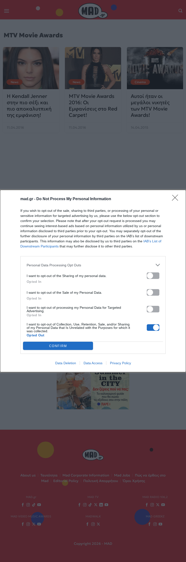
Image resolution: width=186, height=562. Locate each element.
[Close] (176, 199)
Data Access (93, 363)
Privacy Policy (120, 363)
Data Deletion (65, 363)
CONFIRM (58, 346)
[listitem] (93, 265)
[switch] (153, 275)
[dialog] (93, 281)
